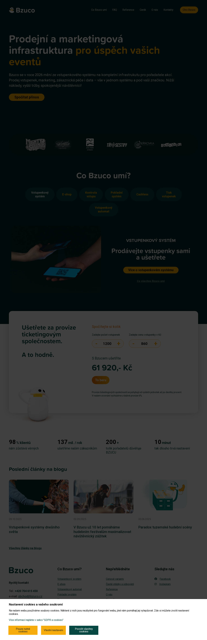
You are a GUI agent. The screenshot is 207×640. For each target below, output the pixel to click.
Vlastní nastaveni (53, 630)
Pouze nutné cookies (23, 630)
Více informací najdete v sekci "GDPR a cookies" (36, 620)
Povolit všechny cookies (84, 630)
